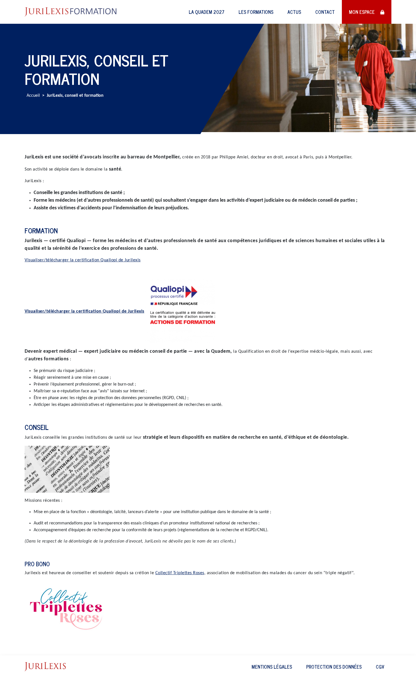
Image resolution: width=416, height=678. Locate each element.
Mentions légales (272, 666)
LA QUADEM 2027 (206, 12)
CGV (380, 666)
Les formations (256, 12)
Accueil (33, 95)
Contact (325, 12)
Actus (294, 12)
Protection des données (334, 666)
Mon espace (362, 12)
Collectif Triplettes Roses (179, 573)
